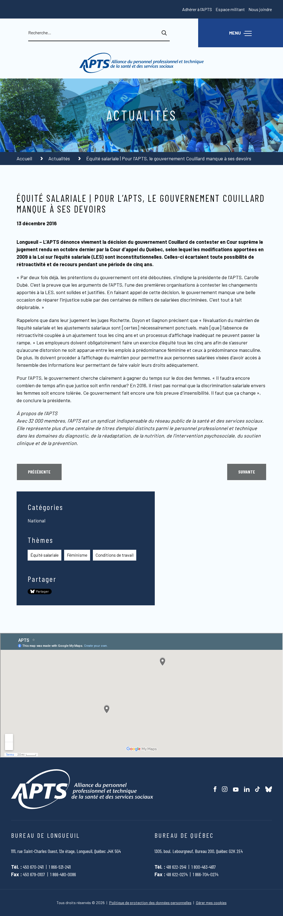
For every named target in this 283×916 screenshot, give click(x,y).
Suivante (246, 471)
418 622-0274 (177, 874)
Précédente (39, 471)
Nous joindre (260, 9)
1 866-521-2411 (60, 867)
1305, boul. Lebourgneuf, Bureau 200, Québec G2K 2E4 (198, 851)
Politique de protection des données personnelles (150, 903)
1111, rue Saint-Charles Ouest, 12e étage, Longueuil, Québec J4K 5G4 (66, 851)
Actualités (59, 158)
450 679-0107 (34, 874)
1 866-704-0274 (205, 874)
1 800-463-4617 (204, 867)
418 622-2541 (176, 867)
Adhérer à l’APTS (197, 9)
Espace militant (230, 9)
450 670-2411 (33, 867)
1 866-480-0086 (63, 874)
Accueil (25, 158)
